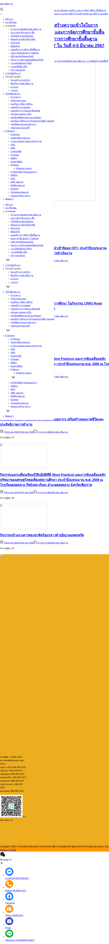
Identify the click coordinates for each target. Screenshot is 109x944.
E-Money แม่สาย (24, 168)
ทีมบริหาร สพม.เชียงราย (22, 83)
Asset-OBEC (17, 162)
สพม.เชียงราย (6, 4)
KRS (13, 179)
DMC (13, 148)
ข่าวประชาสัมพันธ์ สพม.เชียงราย (26, 29)
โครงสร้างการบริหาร (20, 80)
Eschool (14, 189)
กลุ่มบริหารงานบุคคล (20, 107)
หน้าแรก (9, 19)
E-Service (10, 131)
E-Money (15, 165)
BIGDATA (15, 46)
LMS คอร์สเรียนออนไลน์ (22, 56)
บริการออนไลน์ (18, 70)
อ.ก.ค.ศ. (14, 87)
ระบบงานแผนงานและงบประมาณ (26, 141)
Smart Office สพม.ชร (20, 138)
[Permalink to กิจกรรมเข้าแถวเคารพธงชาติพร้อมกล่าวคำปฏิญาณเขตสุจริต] (24, 528)
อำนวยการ (16, 97)
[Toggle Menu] (1, 14)
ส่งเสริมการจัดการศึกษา (22, 104)
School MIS (16, 151)
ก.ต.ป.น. (14, 90)
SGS (13, 145)
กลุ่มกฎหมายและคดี (20, 128)
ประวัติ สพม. (11, 22)
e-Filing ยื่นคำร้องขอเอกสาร (24, 172)
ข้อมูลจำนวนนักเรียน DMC (23, 39)
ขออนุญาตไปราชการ (21, 196)
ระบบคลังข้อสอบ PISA (21, 63)
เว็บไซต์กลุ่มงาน (12, 94)
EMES (14, 158)
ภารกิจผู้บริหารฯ (12, 73)
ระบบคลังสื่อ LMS (19, 66)
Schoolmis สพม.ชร (20, 192)
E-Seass (15, 155)
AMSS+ (14, 175)
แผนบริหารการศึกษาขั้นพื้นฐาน (25, 49)
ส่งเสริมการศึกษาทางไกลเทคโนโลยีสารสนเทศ (32, 121)
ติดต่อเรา (9, 199)
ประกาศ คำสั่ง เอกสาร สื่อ (23, 32)
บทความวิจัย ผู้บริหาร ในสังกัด (25, 53)
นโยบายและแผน (18, 100)
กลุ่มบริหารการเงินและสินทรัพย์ (25, 111)
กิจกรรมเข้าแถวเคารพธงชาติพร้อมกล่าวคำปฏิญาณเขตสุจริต (42, 535)
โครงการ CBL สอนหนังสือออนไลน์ (27, 60)
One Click (15, 43)
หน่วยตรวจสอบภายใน (21, 114)
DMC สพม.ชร (17, 182)
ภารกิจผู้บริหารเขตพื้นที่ (97, 61)
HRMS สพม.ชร (18, 185)
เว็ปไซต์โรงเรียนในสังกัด (22, 36)
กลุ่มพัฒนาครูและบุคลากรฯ (23, 124)
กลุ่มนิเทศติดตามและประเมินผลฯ (26, 117)
